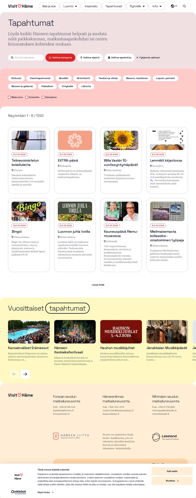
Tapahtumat (113, 6)
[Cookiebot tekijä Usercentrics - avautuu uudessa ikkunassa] (18, 492)
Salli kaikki (172, 471)
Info (155, 6)
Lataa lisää (98, 284)
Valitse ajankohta (121, 57)
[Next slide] (25, 374)
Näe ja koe (49, 6)
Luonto (68, 6)
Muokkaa (170, 480)
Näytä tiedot (44, 492)
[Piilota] (75, 6)
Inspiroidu (91, 6)
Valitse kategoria (62, 57)
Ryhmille (135, 6)
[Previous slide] (14, 374)
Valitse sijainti (91, 57)
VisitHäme (20, 6)
